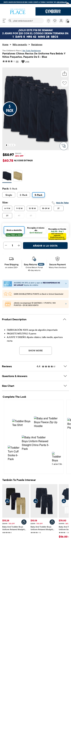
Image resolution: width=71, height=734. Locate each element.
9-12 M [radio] (19, 208)
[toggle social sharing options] (64, 73)
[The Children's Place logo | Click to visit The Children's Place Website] (18, 11)
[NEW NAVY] (7, 176)
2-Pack (23, 194)
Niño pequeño (20, 44)
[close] (68, 3)
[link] (48, 20)
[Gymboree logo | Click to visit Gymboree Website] (53, 11)
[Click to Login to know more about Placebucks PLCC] (66, 304)
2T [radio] (58, 208)
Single (8, 194)
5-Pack (38, 194)
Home (5, 44)
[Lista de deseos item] (55, 22)
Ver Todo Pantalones (31, 50)
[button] (54, 20)
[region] (35, 3)
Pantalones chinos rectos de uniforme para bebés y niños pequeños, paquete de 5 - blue (33, 55)
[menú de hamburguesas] (4, 20)
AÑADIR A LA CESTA (45, 245)
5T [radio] (31, 215)
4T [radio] (19, 215)
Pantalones (36, 44)
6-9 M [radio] (7, 208)
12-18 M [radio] (32, 208)
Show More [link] (35, 350)
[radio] (7, 176)
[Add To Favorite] (64, 83)
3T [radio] (7, 215)
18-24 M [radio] (46, 208)
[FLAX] (17, 176)
